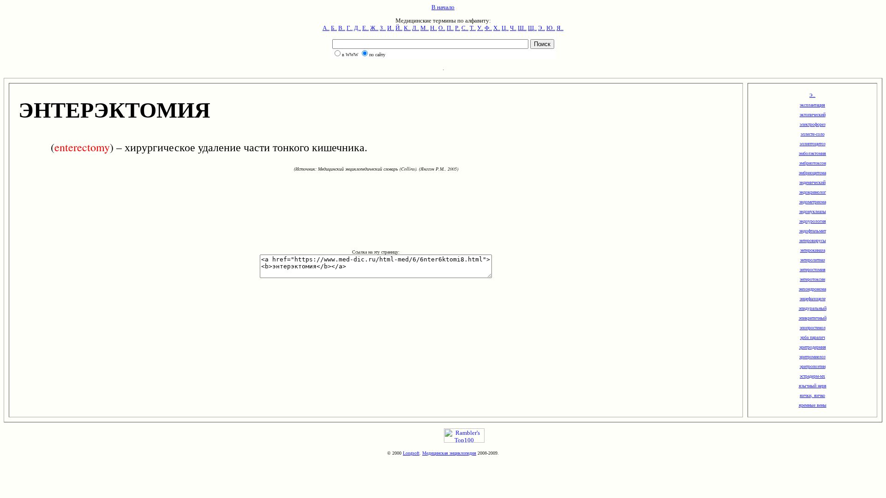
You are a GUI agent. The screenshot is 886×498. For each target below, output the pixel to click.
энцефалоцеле (813, 298)
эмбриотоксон (812, 163)
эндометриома (812, 201)
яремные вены (812, 405)
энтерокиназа (812, 250)
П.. (450, 27)
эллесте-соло (813, 133)
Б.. (334, 27)
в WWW (350, 54)
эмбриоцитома (812, 172)
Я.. (560, 27)
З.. (383, 27)
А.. (326, 27)
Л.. (415, 27)
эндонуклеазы (812, 211)
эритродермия (812, 347)
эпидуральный (812, 308)
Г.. (350, 27)
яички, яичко (812, 395)
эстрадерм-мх (812, 376)
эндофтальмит (812, 230)
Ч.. (513, 27)
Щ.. (532, 27)
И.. (390, 27)
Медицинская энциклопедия (449, 453)
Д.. (357, 27)
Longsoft (411, 453)
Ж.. (374, 27)
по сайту (377, 54)
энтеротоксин (812, 279)
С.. (464, 27)
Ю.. (550, 27)
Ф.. (488, 27)
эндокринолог (812, 192)
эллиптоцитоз (813, 143)
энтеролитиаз (812, 259)
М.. (424, 27)
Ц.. (505, 27)
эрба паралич (812, 337)
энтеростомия (813, 269)
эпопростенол (813, 327)
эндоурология (812, 221)
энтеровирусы (812, 240)
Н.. (433, 27)
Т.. (473, 27)
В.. (341, 27)
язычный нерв (812, 385)
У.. (480, 27)
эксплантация (812, 104)
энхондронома (812, 288)
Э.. (541, 27)
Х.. (496, 27)
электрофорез (813, 124)
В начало (443, 7)
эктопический (813, 114)
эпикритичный (812, 317)
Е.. (365, 27)
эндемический (812, 182)
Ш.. (522, 27)
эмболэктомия (812, 153)
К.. (407, 27)
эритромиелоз (812, 356)
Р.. (457, 27)
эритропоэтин (813, 366)
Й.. (398, 27)
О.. (441, 27)
